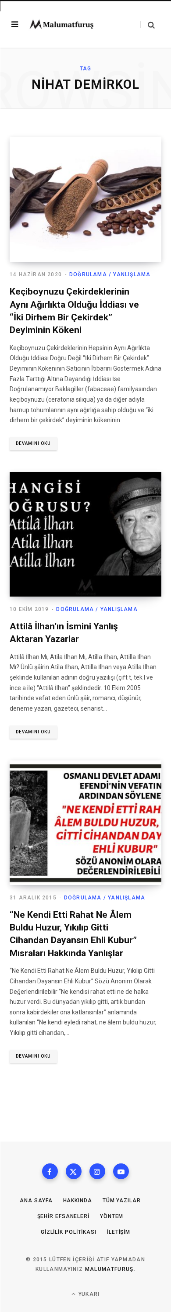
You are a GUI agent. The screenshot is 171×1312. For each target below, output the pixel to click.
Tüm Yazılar (122, 1200)
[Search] (147, 24)
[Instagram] (97, 1171)
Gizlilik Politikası (68, 1232)
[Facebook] (50, 1171)
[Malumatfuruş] (61, 24)
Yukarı (88, 1294)
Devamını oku (33, 443)
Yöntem (111, 1216)
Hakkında (77, 1200)
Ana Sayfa (36, 1200)
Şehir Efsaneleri (63, 1216)
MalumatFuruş (109, 1269)
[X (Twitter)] (74, 1171)
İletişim (118, 1232)
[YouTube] (121, 1171)
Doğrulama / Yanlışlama (109, 274)
